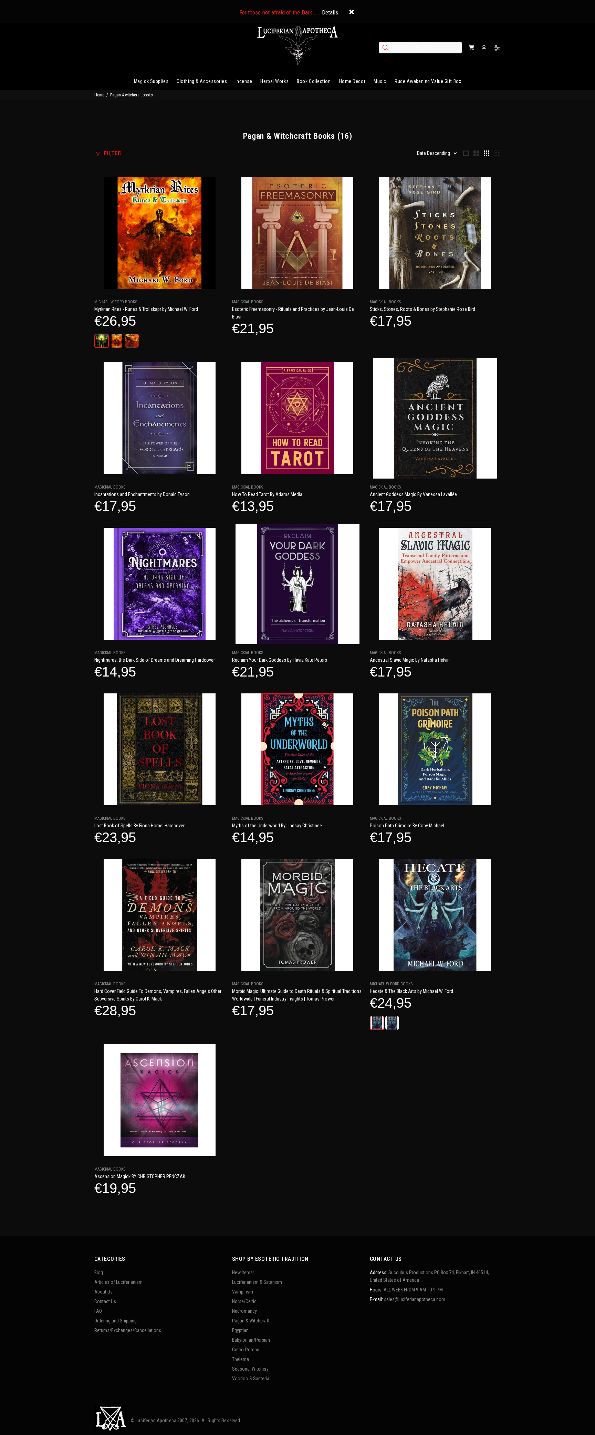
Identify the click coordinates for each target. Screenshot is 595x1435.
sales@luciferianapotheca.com (414, 1299)
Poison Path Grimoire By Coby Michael (407, 825)
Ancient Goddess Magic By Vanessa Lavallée (413, 494)
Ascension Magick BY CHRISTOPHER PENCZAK (139, 1176)
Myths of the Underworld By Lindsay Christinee (277, 825)
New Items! (243, 1272)
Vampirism (242, 1292)
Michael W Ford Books (115, 302)
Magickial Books (247, 302)
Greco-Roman (245, 1349)
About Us (103, 1292)
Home (99, 95)
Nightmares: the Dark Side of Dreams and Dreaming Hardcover (154, 660)
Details (330, 12)
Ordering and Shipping (115, 1320)
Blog (98, 1272)
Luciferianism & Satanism (257, 1282)
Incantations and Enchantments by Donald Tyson (142, 494)
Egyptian (240, 1330)
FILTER (112, 153)
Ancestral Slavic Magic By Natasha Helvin (410, 660)
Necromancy (244, 1311)
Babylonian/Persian (251, 1340)
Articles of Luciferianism (118, 1282)
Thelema (240, 1359)
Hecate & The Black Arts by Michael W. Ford (411, 991)
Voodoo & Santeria (250, 1378)
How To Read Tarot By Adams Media (267, 494)
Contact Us (105, 1301)
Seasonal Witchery (250, 1369)
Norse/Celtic (244, 1301)
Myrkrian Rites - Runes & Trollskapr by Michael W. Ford (146, 309)
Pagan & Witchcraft (251, 1320)
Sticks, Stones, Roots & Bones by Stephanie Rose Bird (422, 309)
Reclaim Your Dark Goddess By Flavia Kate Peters (279, 660)
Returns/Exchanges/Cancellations (127, 1330)
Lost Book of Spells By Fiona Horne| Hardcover (139, 825)
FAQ (98, 1311)
